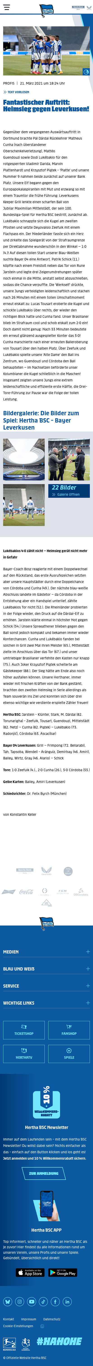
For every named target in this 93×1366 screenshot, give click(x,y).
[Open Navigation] (6, 7)
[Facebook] (55, 1303)
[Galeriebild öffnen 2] (24, 505)
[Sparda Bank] (78, 6)
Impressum (28, 1319)
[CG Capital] (44, 892)
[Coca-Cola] (26, 892)
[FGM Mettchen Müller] (63, 892)
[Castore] (89, 6)
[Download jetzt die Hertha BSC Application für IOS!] (30, 1278)
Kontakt (8, 1319)
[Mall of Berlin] (68, 872)
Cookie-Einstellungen (18, 1326)
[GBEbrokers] (81, 892)
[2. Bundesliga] (9, 1344)
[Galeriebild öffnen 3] (69, 459)
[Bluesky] (7, 1303)
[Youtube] (31, 1303)
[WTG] (46, 902)
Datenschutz (51, 1319)
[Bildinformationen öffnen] (86, 71)
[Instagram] (19, 1303)
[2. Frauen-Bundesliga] (25, 1344)
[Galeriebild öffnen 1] (24, 459)
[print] (42, 1326)
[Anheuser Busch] (8, 892)
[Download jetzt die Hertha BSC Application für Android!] (62, 1278)
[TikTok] (43, 1303)
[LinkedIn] (67, 1303)
